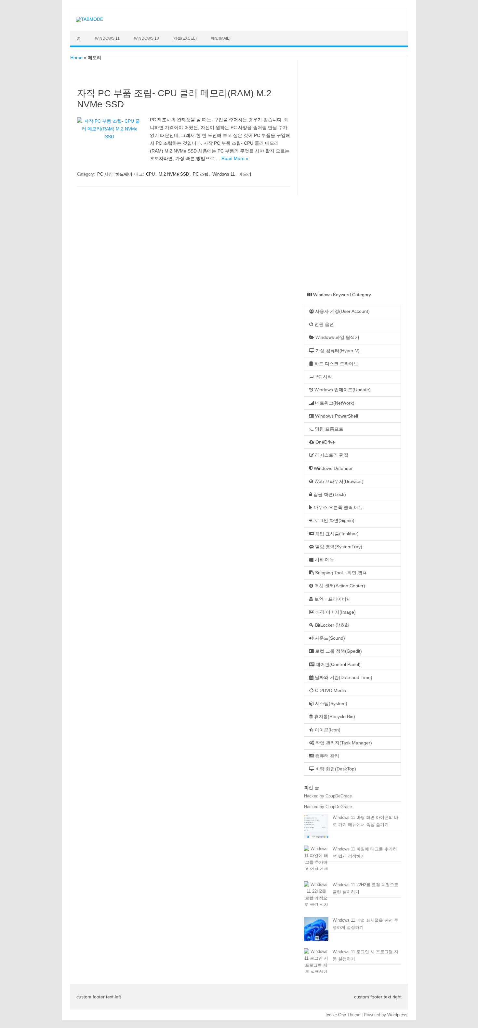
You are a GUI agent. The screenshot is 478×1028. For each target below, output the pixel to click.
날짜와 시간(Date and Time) (342, 677)
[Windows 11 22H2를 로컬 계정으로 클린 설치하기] (316, 898)
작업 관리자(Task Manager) (343, 743)
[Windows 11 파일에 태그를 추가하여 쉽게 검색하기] (316, 863)
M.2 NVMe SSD (174, 174)
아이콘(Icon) (326, 730)
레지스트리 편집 (331, 455)
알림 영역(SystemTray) (338, 546)
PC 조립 (200, 174)
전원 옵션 (323, 324)
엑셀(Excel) (185, 38)
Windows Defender (332, 468)
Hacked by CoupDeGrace (328, 796)
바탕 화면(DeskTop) (335, 769)
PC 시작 (323, 376)
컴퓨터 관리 (326, 756)
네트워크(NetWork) (334, 403)
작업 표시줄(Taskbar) (336, 533)
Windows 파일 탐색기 (336, 337)
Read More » (234, 158)
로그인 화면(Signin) (333, 520)
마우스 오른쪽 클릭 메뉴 (337, 507)
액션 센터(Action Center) (339, 585)
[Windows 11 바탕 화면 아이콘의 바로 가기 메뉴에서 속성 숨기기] (316, 829)
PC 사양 (105, 174)
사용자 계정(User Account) (342, 311)
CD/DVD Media (330, 690)
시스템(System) (330, 703)
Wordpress (397, 1014)
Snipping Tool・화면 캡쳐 (340, 572)
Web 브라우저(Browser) (338, 481)
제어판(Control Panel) (337, 664)
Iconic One (335, 1014)
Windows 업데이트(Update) (342, 389)
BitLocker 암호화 (331, 625)
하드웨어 (123, 174)
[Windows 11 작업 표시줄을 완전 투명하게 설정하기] (316, 932)
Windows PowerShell (336, 416)
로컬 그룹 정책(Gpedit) (338, 651)
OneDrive (324, 442)
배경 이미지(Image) (335, 612)
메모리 (245, 174)
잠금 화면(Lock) (329, 494)
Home (76, 57)
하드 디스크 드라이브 (335, 363)
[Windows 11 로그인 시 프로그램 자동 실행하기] (316, 962)
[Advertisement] (356, 180)
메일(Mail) (221, 38)
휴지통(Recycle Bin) (334, 716)
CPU (150, 174)
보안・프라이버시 (332, 599)
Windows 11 (107, 38)
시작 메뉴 (323, 559)
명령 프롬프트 (328, 429)
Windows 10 (146, 38)
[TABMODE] (89, 19)
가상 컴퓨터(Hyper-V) (337, 350)
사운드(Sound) (329, 638)
